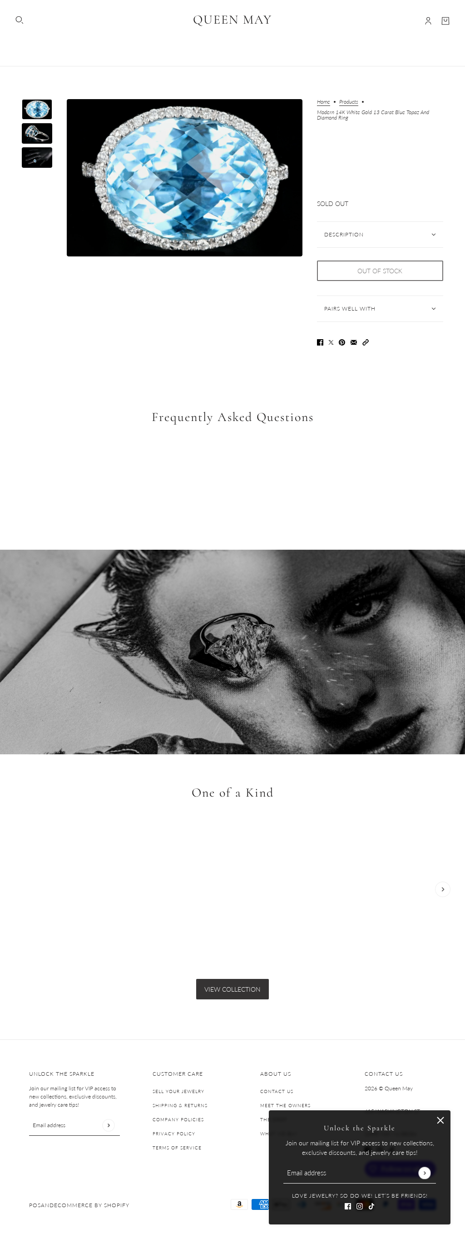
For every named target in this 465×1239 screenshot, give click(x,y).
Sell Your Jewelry (178, 1091)
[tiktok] (371, 1205)
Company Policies (178, 1119)
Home (323, 102)
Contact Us (276, 1091)
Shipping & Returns (180, 1105)
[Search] (20, 20)
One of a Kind (233, 792)
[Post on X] (331, 341)
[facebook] (348, 1205)
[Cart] (445, 21)
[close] (440, 1120)
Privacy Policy (174, 1133)
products (348, 102)
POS (35, 1205)
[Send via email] (354, 341)
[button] (365, 341)
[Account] (428, 21)
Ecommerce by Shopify (91, 1205)
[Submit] (424, 1173)
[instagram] (359, 1205)
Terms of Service (177, 1147)
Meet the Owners (285, 1105)
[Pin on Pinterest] (342, 341)
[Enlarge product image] (184, 177)
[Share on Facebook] (320, 341)
